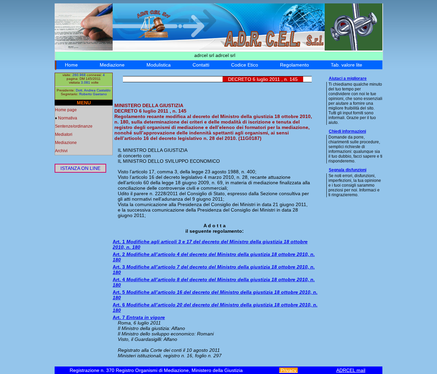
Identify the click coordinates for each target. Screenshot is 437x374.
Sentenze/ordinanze (74, 126)
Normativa (67, 118)
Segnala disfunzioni (347, 170)
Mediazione (112, 65)
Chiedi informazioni (347, 131)
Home (71, 65)
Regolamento (294, 65)
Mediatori (63, 134)
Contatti (201, 65)
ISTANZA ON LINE (80, 168)
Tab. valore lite (346, 65)
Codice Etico (244, 65)
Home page (66, 109)
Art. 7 (139, 317)
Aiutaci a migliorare (348, 78)
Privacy (288, 370)
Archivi (61, 150)
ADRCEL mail (350, 370)
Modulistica (158, 65)
